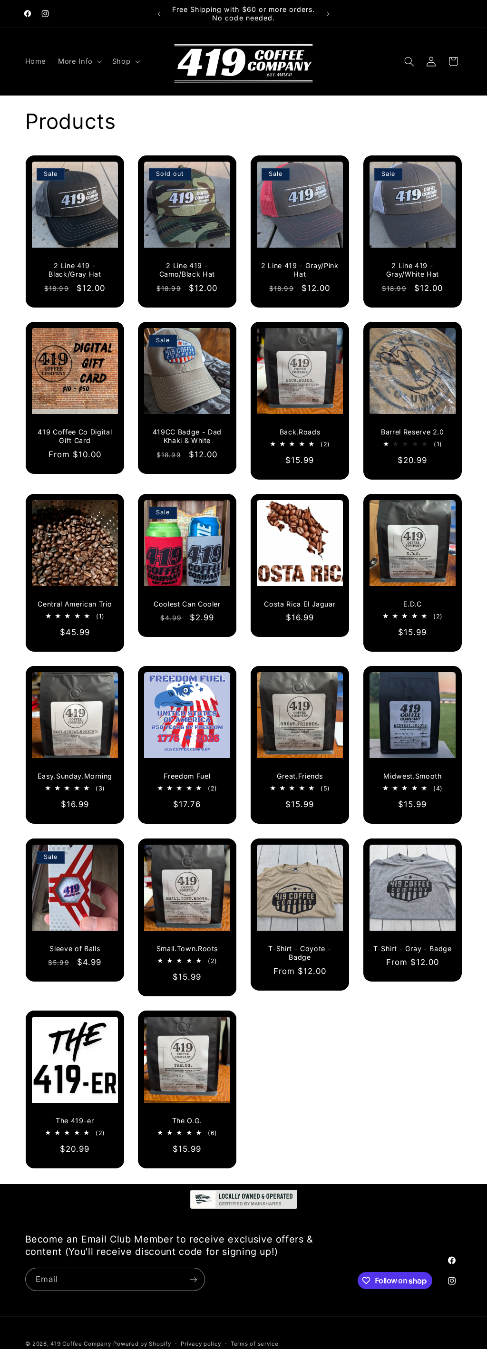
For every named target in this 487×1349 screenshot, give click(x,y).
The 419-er (75, 1120)
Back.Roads (300, 432)
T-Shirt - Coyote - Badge (299, 952)
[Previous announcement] (158, 13)
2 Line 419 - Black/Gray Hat (75, 269)
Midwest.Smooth (412, 776)
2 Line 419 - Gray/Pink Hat (300, 269)
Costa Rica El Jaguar (299, 604)
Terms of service (255, 1343)
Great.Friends (300, 776)
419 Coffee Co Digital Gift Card (75, 436)
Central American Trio (75, 604)
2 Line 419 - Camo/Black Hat (187, 269)
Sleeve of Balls (74, 948)
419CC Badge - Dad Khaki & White (187, 436)
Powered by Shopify (142, 1343)
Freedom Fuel (187, 776)
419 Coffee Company (80, 1343)
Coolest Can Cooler (187, 604)
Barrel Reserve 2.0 (412, 432)
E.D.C (412, 604)
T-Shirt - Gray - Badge (412, 948)
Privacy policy (201, 1343)
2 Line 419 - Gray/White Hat (412, 269)
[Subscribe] (193, 1279)
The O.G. (187, 1120)
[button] (79, 61)
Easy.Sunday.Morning (74, 776)
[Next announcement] (328, 13)
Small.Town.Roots (187, 948)
